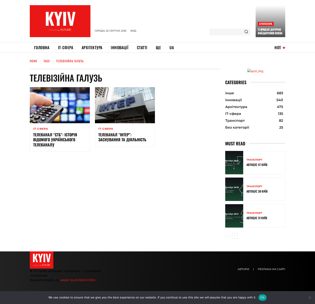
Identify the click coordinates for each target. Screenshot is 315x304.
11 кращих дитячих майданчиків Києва (270, 31)
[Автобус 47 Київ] (234, 162)
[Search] (246, 32)
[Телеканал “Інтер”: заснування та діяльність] (125, 105)
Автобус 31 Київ (256, 218)
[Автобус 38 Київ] (234, 189)
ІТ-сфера (40, 129)
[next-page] (234, 236)
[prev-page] (228, 236)
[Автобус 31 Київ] (234, 216)
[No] (310, 297)
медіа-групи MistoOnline (77, 280)
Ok (262, 297)
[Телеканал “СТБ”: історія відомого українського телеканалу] (60, 105)
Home (33, 61)
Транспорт (254, 160)
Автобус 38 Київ (257, 191)
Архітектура (265, 24)
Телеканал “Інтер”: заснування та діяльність (122, 137)
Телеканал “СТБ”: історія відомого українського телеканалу (55, 139)
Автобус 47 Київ (256, 164)
